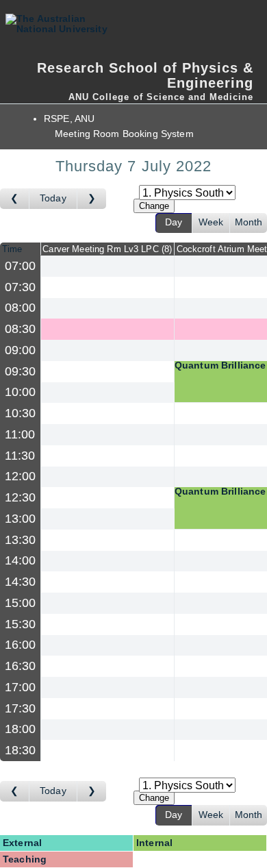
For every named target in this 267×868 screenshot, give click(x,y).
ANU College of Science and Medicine (160, 97)
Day (173, 222)
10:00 (20, 392)
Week (211, 222)
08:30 (20, 329)
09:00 (20, 350)
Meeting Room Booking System (124, 134)
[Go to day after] (91, 198)
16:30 (20, 666)
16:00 (20, 645)
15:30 (20, 624)
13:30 (20, 540)
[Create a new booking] (107, 266)
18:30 (20, 750)
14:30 (20, 581)
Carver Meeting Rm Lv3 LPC (105, 249)
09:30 (20, 371)
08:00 (20, 307)
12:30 (20, 497)
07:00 (20, 266)
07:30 (20, 287)
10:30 (20, 413)
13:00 (20, 518)
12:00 (20, 476)
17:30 (20, 708)
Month (249, 222)
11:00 (20, 434)
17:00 (20, 687)
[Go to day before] (14, 198)
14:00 (20, 560)
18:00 (20, 729)
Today (53, 198)
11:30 (20, 455)
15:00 (20, 603)
